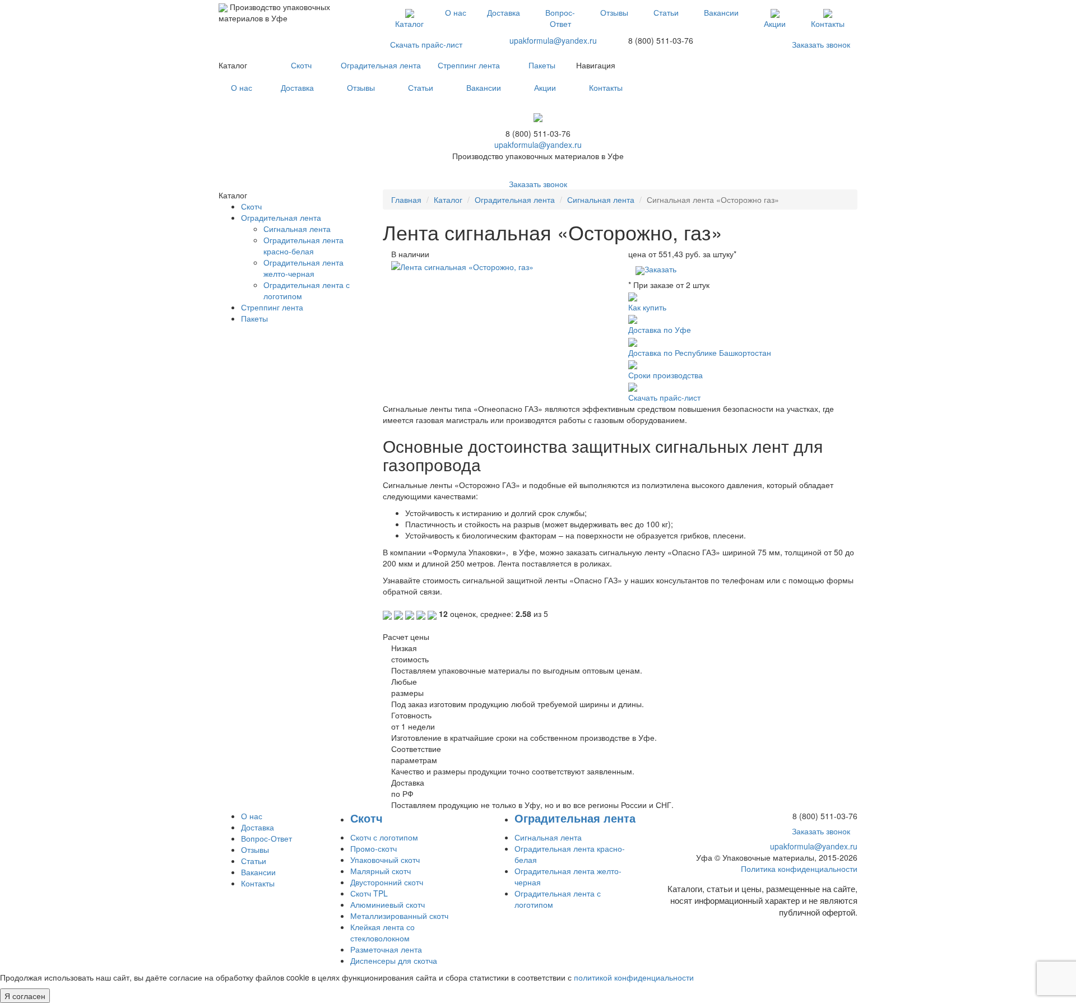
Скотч (301, 65)
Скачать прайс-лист (426, 44)
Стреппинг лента (469, 65)
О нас (455, 12)
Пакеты (541, 65)
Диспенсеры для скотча (393, 960)
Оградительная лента (381, 65)
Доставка (503, 12)
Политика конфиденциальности (799, 868)
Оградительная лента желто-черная (303, 268)
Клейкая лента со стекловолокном (382, 932)
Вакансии (721, 12)
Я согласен (24, 995)
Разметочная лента (386, 949)
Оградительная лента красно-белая (303, 245)
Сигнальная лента (600, 199)
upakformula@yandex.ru (553, 40)
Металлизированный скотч (399, 915)
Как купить (647, 307)
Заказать (660, 269)
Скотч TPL (369, 893)
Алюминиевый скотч (387, 904)
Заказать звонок (821, 44)
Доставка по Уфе (659, 329)
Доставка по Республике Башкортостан (699, 352)
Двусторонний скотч (386, 882)
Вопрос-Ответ (560, 18)
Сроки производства (665, 374)
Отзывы (614, 12)
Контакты (828, 23)
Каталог (409, 23)
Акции (775, 23)
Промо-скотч (373, 848)
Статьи (666, 12)
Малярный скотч (380, 870)
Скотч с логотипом (384, 837)
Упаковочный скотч (385, 859)
